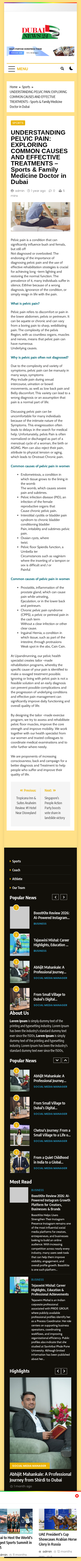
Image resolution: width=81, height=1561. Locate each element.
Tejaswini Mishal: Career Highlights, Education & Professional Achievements (50, 1289)
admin (20, 191)
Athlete (17, 879)
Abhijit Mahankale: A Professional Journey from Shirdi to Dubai (49, 972)
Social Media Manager (50, 978)
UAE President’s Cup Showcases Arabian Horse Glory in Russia (58, 1539)
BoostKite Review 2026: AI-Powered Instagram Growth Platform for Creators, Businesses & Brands (50, 1202)
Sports (17, 123)
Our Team (18, 887)
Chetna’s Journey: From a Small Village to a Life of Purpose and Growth (52, 1135)
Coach (16, 870)
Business (40, 923)
